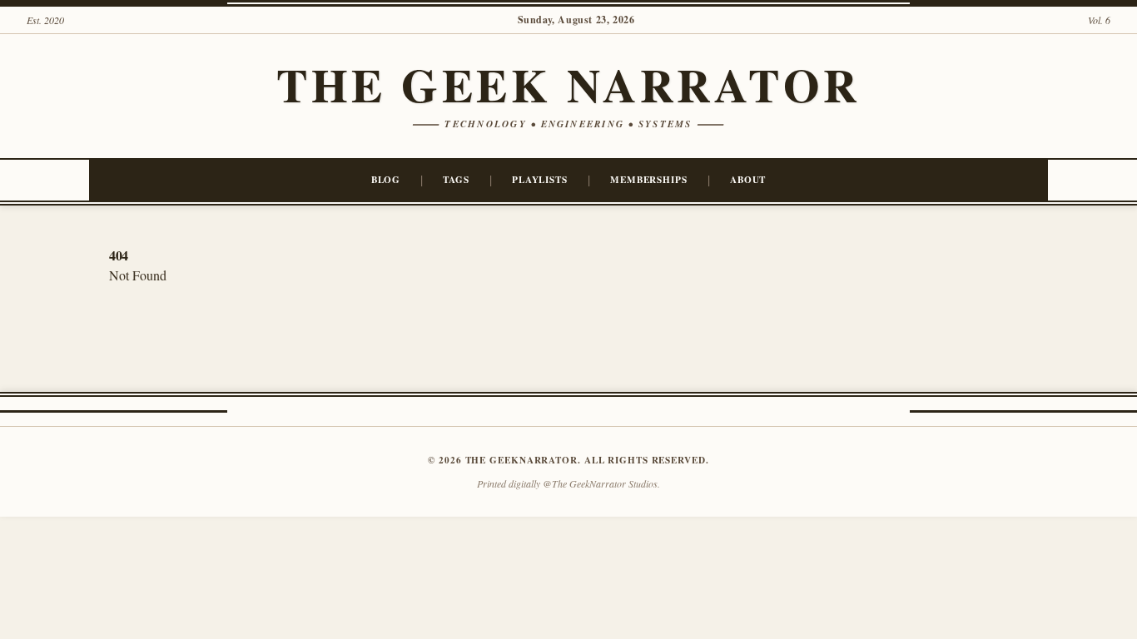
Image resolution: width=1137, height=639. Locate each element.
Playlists (540, 179)
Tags (456, 179)
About (748, 179)
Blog (386, 179)
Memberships (649, 179)
